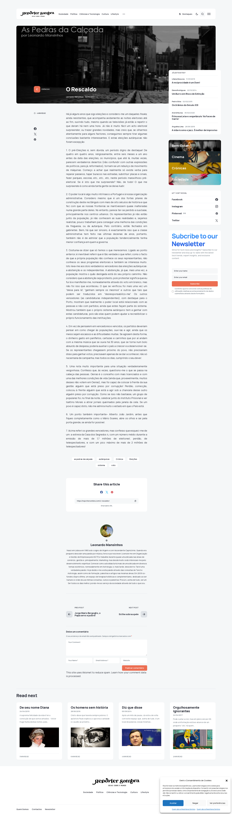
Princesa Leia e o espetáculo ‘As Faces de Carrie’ (193, 117)
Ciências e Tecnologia (116, 792)
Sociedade (88, 792)
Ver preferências (217, 803)
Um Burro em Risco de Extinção (188, 93)
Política (99, 792)
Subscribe (195, 283)
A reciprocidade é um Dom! (186, 82)
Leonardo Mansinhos (106, 545)
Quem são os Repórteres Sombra (183, 809)
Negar (195, 803)
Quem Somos (22, 809)
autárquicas (104, 459)
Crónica (119, 459)
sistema (101, 465)
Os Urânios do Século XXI (185, 105)
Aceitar (173, 803)
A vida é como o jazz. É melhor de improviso (194, 130)
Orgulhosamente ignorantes (186, 709)
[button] (226, 780)
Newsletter (50, 809)
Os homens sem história (89, 707)
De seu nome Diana (34, 707)
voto (113, 465)
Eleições (133, 459)
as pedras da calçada (83, 459)
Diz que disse (132, 707)
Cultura (133, 792)
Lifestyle (145, 792)
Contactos (37, 809)
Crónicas (45, 89)
